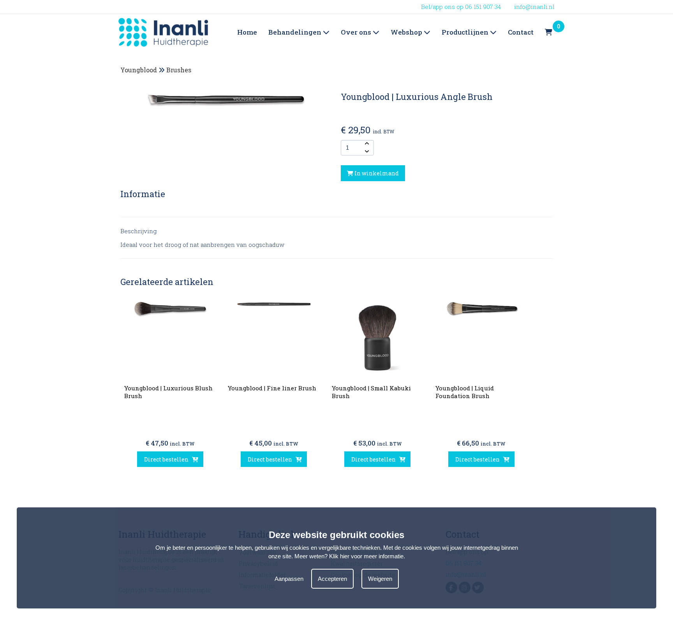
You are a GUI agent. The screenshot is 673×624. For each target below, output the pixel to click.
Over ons (357, 32)
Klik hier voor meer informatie (366, 556)
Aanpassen (289, 578)
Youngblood (138, 70)
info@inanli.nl (534, 6)
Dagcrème (405, 57)
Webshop (407, 32)
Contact (521, 32)
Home (247, 32)
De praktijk (356, 57)
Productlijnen (466, 32)
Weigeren (380, 578)
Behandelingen (295, 32)
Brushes (178, 70)
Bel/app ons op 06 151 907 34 (461, 6)
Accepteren (332, 578)
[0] (548, 32)
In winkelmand (376, 173)
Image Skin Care (465, 57)
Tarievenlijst (286, 57)
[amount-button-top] (366, 144)
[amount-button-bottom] (366, 152)
